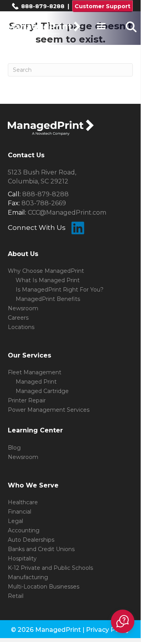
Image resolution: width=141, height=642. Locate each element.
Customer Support (102, 6)
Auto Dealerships (31, 539)
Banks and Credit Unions (41, 549)
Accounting (23, 530)
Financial (19, 511)
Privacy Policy (108, 629)
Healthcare (23, 502)
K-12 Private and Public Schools (50, 567)
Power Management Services (48, 409)
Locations (21, 327)
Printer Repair (27, 400)
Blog (14, 447)
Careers (18, 317)
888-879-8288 (42, 6)
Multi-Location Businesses (43, 586)
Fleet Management (34, 372)
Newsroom (23, 308)
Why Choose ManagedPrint (46, 270)
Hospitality (22, 558)
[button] (123, 621)
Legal (15, 521)
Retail (15, 595)
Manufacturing (28, 577)
